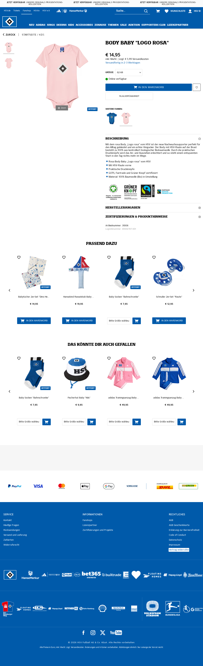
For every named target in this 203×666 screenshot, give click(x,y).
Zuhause (100, 25)
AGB (171, 520)
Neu (31, 25)
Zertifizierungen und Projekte (98, 530)
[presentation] (9, 290)
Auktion (134, 25)
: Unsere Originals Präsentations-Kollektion (35, 3)
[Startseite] (9, 21)
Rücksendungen (11, 530)
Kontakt (7, 520)
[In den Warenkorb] (91, 321)
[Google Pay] (108, 486)
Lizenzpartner (177, 25)
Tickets (16, 11)
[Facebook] (83, 632)
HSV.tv (37, 11)
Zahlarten (8, 540)
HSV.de (7, 11)
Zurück (10, 35)
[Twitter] (103, 632)
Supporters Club (153, 25)
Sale (123, 25)
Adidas (40, 25)
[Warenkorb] (158, 11)
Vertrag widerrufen (179, 550)
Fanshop (27, 11)
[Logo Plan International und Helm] (65, 576)
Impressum (174, 545)
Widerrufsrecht (11, 545)
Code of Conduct (177, 535)
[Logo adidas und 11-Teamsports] (44, 576)
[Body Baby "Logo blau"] (111, 119)
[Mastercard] (61, 486)
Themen (113, 25)
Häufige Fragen (11, 525)
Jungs (51, 25)
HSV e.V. (46, 11)
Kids (71, 25)
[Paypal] (14, 486)
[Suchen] (145, 10)
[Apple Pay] (85, 486)
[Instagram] (93, 632)
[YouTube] (116, 632)
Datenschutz (175, 540)
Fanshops (87, 520)
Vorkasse (132, 486)
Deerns (61, 25)
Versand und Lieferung (15, 535)
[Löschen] (19, 257)
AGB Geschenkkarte (179, 525)
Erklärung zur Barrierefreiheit (184, 530)
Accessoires (84, 25)
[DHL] (164, 486)
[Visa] (38, 486)
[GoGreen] (188, 486)
